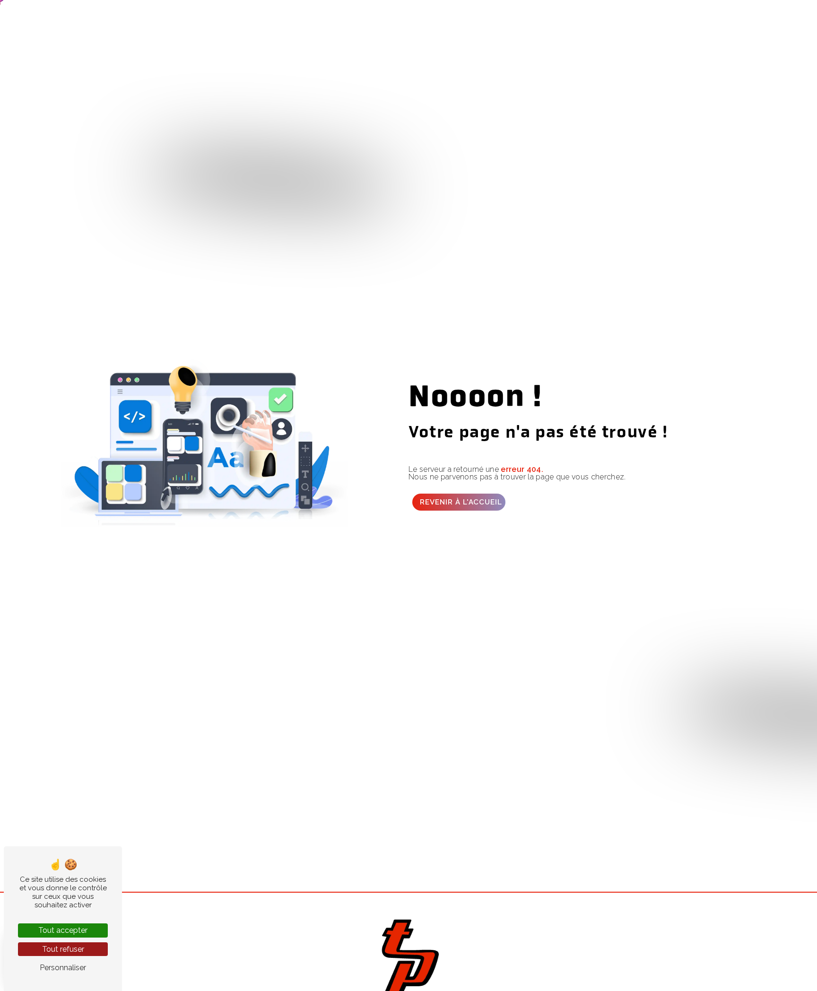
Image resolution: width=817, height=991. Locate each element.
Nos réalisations (618, 16)
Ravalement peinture (453, 16)
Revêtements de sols (357, 16)
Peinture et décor (166, 16)
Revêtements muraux (258, 16)
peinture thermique (539, 16)
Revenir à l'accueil (461, 502)
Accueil (107, 16)
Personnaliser (63, 967)
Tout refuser (63, 949)
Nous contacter (692, 16)
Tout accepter (62, 930)
